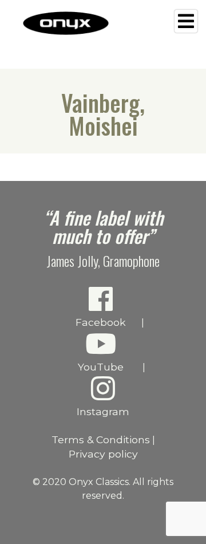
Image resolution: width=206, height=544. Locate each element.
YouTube (101, 367)
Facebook (101, 322)
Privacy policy (103, 454)
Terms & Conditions (101, 439)
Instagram (103, 411)
